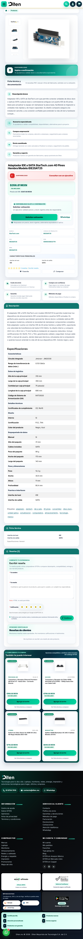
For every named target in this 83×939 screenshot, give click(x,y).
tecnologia (64, 513)
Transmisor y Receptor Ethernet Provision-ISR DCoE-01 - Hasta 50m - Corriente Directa (23, 681)
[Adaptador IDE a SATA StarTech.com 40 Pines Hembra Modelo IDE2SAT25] (15, 31)
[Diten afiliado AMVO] (21, 881)
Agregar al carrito (23, 701)
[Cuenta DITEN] (73, 4)
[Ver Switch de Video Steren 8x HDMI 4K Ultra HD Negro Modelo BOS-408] (23, 719)
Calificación (14, 607)
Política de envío (49, 811)
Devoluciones (48, 822)
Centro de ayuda (8, 808)
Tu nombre (13, 572)
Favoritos (46, 848)
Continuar (68, 618)
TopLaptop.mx (48, 851)
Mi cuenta (47, 843)
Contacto (46, 808)
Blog (44, 854)
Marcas (4, 843)
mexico (10, 517)
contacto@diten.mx (31, 790)
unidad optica (13, 513)
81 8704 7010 (11, 790)
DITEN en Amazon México (53, 856)
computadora (37, 513)
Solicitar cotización (34, 217)
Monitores (5, 848)
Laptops (4, 845)
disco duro (67, 509)
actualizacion (25, 513)
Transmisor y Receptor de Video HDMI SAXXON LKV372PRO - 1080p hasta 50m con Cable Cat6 (59, 681)
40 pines (47, 509)
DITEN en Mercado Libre (52, 859)
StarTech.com (14, 233)
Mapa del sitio (7, 864)
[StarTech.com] (14, 22)
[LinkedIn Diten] (53, 866)
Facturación (47, 819)
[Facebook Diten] (44, 866)
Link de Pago (10, 907)
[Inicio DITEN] (35, 4)
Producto (14, 10)
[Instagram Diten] (49, 866)
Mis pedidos (48, 845)
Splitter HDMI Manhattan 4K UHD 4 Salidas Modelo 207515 (59, 733)
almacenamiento (51, 513)
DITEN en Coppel (50, 862)
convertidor (56, 509)
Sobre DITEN (6, 811)
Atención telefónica (50, 827)
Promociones (6, 862)
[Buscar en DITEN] (66, 4)
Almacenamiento (8, 851)
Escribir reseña (33, 268)
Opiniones (5, 814)
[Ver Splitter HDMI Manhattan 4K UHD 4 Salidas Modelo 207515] (60, 719)
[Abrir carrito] (79, 4)
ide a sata (38, 509)
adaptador (20, 509)
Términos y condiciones (11, 819)
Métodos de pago (50, 816)
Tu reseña (13, 582)
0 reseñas (24, 268)
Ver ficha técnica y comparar (23, 707)
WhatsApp (65, 217)
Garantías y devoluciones (53, 814)
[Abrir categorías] (4, 4)
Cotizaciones (48, 825)
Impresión (5, 859)
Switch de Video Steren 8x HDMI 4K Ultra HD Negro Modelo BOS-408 (22, 733)
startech (29, 509)
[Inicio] (6, 11)
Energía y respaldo (8, 856)
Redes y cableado (8, 854)
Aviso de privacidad (9, 816)
